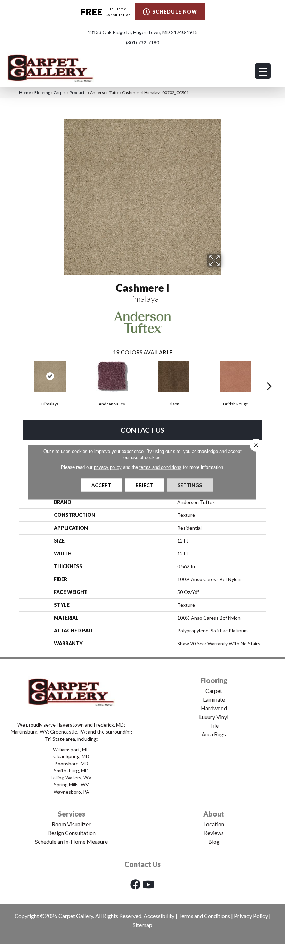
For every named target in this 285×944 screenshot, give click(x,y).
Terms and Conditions (204, 915)
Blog (214, 841)
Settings (190, 485)
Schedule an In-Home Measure (71, 841)
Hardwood (214, 708)
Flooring (42, 92)
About (213, 814)
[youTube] (148, 884)
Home (25, 92)
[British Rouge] (236, 376)
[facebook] (135, 884)
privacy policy (108, 467)
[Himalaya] (50, 376)
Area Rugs (214, 734)
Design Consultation (71, 832)
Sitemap (142, 924)
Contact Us (142, 430)
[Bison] (174, 376)
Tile (214, 725)
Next (269, 375)
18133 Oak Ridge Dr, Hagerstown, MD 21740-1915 (143, 32)
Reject (144, 485)
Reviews (214, 832)
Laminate (214, 699)
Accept (101, 485)
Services (71, 814)
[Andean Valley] (112, 376)
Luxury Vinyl (213, 716)
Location (213, 824)
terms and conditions (160, 467)
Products (78, 92)
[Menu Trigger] (263, 71)
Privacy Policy (251, 915)
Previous (15, 375)
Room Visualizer (71, 824)
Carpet (60, 92)
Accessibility (159, 915)
